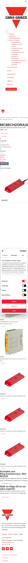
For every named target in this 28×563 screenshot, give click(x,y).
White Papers (15, 58)
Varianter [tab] (4, 200)
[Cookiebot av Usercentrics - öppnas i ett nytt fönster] (20, 251)
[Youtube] (11, 548)
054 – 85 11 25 (6, 544)
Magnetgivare (15, 117)
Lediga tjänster (11, 74)
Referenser (10, 84)
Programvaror (15, 50)
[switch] (24, 286)
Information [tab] (14, 255)
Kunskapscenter (16, 42)
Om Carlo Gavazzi (12, 67)
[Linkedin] (7, 548)
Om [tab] (23, 255)
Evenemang (10, 77)
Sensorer (8, 117)
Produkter (11, 34)
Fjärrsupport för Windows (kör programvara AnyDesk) (18, 62)
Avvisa (14, 310)
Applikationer (12, 36)
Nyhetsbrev (14, 56)
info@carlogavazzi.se (8, 542)
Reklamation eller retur (17, 52)
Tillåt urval (14, 306)
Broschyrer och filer (17, 48)
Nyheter (9, 70)
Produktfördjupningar (14, 38)
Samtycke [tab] (5, 255)
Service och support (14, 40)
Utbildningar (14, 54)
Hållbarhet (10, 81)
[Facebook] (3, 548)
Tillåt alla (14, 301)
